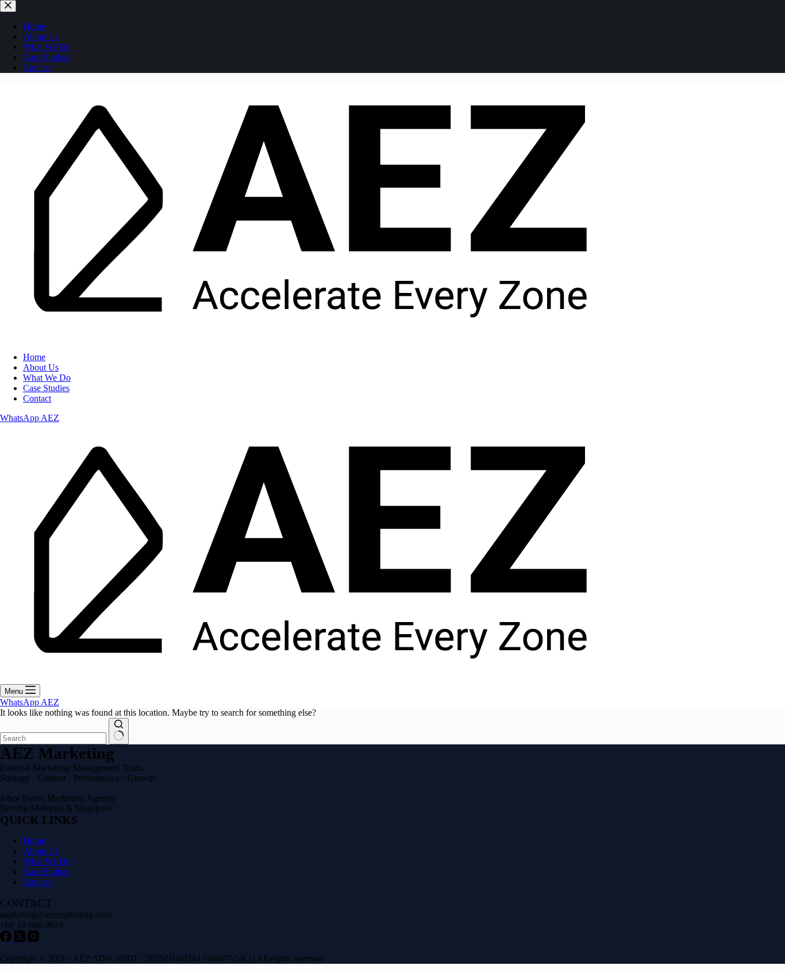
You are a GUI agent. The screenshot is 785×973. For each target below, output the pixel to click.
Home (34, 357)
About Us (41, 367)
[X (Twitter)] (21, 939)
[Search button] (119, 731)
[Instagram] (33, 939)
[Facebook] (7, 939)
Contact (37, 398)
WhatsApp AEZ (29, 418)
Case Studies (46, 388)
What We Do (47, 378)
